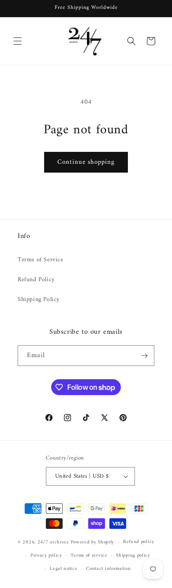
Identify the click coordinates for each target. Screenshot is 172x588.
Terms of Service (41, 259)
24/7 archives (53, 542)
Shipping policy (133, 555)
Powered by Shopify (93, 542)
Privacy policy (46, 555)
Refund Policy (36, 279)
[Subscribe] (144, 355)
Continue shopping (86, 162)
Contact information (108, 569)
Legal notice (63, 569)
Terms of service (89, 555)
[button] (17, 41)
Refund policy (138, 542)
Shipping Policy (39, 299)
